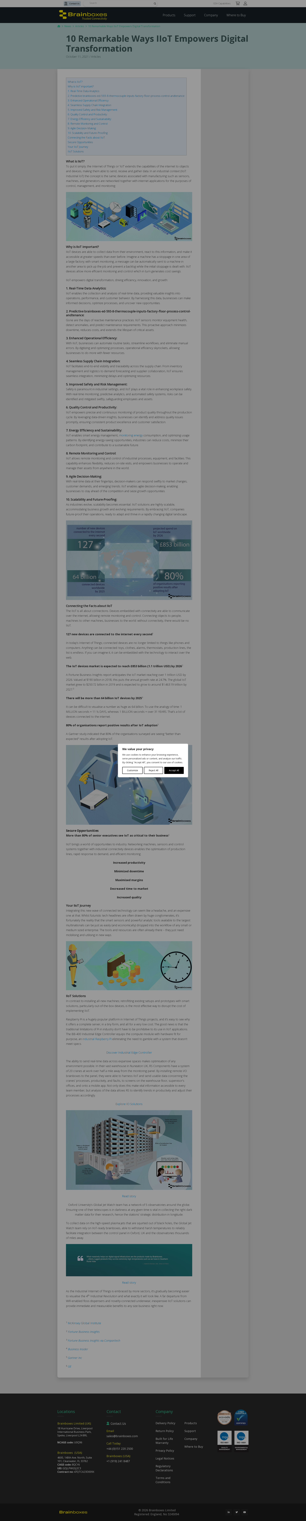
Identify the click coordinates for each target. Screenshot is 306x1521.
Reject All (153, 770)
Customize (132, 770)
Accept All (174, 770)
